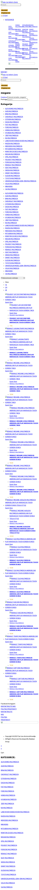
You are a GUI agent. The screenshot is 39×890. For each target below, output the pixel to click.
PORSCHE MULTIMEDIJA (26, 49)
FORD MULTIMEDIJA (12, 59)
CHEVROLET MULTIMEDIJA (12, 41)
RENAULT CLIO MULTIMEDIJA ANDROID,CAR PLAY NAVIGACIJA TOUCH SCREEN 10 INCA (24, 562)
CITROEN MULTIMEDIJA (12, 46)
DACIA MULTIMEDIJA (12, 50)
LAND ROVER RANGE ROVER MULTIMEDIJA (19, 45)
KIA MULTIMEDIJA (19, 38)
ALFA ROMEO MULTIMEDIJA (12, 28)
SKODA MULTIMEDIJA (33, 25)
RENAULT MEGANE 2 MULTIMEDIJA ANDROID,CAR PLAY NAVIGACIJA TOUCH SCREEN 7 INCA (24, 389)
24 (6, 287)
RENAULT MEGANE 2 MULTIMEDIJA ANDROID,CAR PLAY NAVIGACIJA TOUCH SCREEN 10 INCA (24, 457)
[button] (21, 19)
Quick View (9, 302)
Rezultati (4, 10)
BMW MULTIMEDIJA (12, 37)
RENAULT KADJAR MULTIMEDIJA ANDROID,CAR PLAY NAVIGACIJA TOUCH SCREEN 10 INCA (24, 628)
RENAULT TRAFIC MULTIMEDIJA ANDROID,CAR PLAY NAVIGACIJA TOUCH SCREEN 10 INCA (24, 660)
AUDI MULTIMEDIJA (12, 33)
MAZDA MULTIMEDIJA (19, 52)
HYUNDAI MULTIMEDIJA (19, 30)
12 (6, 285)
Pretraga (4, 99)
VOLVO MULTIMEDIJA (33, 52)
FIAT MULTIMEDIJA (12, 54)
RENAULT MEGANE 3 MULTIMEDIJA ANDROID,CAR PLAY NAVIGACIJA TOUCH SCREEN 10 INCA (24, 492)
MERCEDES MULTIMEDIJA (19, 56)
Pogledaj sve (6, 13)
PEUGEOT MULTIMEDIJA (26, 44)
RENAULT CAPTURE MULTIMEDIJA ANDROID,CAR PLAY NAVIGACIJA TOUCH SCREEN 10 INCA (24, 694)
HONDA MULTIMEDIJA (19, 25)
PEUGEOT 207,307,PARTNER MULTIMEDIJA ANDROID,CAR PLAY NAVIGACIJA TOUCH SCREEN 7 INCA (22, 320)
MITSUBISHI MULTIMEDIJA (26, 25)
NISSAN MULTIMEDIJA (26, 36)
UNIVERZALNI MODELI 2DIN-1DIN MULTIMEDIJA (20, 181)
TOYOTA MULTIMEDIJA (33, 38)
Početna (4, 97)
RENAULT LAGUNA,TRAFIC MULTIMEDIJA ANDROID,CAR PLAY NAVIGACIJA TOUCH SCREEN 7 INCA (22, 355)
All (6, 290)
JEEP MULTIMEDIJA (19, 34)
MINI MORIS (17, 60)
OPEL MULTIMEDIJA (26, 40)
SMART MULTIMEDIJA (33, 30)
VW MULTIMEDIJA (33, 56)
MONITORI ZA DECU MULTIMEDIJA (26, 31)
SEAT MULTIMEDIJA (26, 57)
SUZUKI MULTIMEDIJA (33, 34)
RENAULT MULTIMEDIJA (26, 53)
